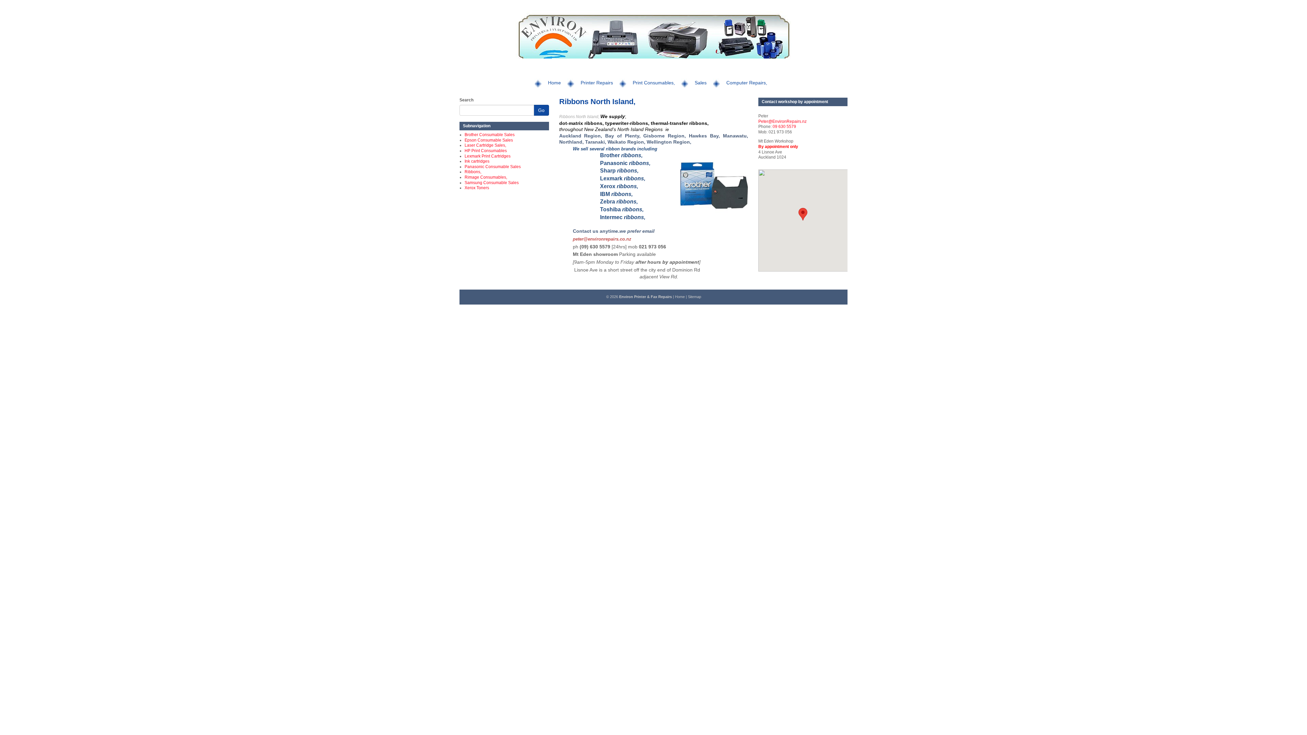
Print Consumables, (654, 82)
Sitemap (694, 297)
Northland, (571, 142)
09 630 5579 (784, 126)
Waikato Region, (627, 142)
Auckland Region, (580, 135)
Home (554, 82)
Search (466, 100)
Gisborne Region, (664, 135)
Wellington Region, (669, 142)
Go (541, 110)
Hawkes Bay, (704, 135)
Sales (701, 82)
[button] (802, 214)
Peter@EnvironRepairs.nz (782, 121)
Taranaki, (595, 142)
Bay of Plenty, (622, 135)
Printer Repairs (597, 82)
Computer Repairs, (746, 82)
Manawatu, (735, 135)
